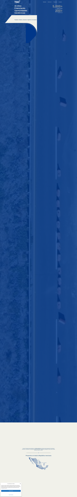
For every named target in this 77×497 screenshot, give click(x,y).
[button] (20, 483)
